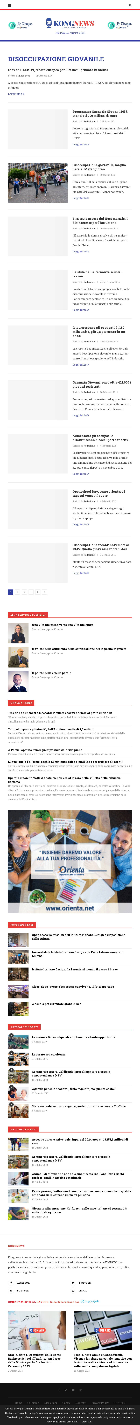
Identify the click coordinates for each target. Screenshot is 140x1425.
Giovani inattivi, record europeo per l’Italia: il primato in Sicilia (58, 70)
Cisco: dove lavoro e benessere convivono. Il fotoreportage (73, 986)
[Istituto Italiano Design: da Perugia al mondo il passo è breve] (18, 970)
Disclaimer (50, 1403)
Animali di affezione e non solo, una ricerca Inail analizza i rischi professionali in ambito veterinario (78, 1175)
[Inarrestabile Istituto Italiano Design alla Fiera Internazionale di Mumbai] (18, 953)
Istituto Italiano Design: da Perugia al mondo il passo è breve (75, 969)
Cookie (66, 1403)
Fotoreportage (22, 924)
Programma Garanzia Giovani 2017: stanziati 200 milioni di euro (100, 113)
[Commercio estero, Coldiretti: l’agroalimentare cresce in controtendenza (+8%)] (18, 1076)
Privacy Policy (100, 1403)
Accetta (86, 1421)
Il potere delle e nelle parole (51, 673)
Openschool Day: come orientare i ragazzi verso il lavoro (99, 493)
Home (18, 1403)
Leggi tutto (15, 94)
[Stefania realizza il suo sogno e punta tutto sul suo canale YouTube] (18, 1111)
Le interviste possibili (28, 614)
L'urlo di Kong (21, 703)
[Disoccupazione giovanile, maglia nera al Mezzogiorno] (38, 183)
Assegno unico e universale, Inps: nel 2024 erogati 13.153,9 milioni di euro (80, 1141)
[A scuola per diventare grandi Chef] (18, 1004)
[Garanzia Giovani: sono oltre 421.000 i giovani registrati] (38, 400)
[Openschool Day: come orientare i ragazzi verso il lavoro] (38, 509)
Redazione (24, 75)
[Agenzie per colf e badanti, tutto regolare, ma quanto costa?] (18, 1094)
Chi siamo (33, 1403)
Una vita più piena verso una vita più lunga (62, 625)
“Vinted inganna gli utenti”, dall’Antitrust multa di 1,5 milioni (51, 729)
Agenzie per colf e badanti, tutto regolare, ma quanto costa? (73, 1089)
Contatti (81, 1403)
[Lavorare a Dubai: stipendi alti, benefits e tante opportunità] (18, 1042)
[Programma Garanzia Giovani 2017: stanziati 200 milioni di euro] (38, 129)
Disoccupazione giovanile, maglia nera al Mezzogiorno (99, 167)
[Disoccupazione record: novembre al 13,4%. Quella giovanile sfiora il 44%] (38, 563)
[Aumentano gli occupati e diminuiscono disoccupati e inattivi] (38, 454)
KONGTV (119, 1403)
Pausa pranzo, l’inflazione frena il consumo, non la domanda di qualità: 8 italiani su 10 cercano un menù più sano (82, 1193)
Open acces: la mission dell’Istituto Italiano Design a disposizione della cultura (78, 936)
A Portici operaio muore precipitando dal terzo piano (45, 750)
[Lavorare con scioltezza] (18, 1059)
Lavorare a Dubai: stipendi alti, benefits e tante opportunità (73, 1037)
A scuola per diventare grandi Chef (56, 1004)
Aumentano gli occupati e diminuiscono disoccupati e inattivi (101, 438)
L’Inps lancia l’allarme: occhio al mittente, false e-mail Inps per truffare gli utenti (65, 761)
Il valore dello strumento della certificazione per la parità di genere (79, 649)
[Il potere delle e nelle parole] (18, 673)
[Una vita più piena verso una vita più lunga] (18, 625)
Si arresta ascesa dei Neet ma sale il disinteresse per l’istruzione (100, 221)
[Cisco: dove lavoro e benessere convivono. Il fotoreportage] (18, 987)
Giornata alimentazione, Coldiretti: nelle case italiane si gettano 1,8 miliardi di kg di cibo (79, 1210)
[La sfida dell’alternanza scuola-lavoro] (38, 290)
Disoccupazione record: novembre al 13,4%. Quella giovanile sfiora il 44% (101, 547)
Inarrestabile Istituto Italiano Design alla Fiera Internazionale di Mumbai (77, 954)
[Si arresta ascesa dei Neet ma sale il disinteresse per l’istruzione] (38, 236)
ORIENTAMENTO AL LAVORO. (28, 1302)
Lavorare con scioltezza (49, 1054)
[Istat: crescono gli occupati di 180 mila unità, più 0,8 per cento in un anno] (38, 345)
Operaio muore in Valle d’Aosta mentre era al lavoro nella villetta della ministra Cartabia (64, 779)
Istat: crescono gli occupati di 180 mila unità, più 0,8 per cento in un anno (99, 331)
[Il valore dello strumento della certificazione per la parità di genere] (18, 649)
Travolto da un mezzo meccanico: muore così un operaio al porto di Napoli (60, 713)
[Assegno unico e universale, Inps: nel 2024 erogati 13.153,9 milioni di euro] (18, 1144)
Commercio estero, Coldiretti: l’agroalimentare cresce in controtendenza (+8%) (71, 1073)
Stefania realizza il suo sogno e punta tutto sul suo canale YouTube (79, 1106)
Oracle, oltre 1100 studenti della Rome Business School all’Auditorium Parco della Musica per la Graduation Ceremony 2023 (34, 1360)
